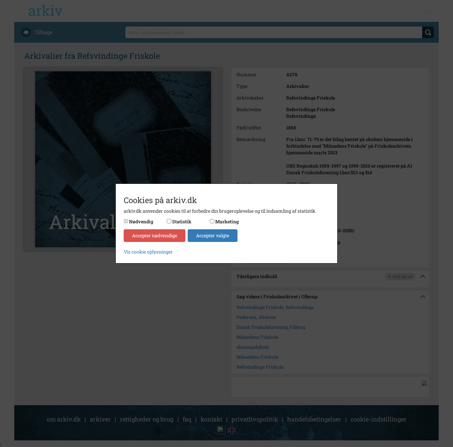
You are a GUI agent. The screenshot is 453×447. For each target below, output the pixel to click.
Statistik (181, 221)
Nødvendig (141, 221)
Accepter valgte (212, 235)
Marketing (227, 221)
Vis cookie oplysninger (148, 252)
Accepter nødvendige (154, 235)
